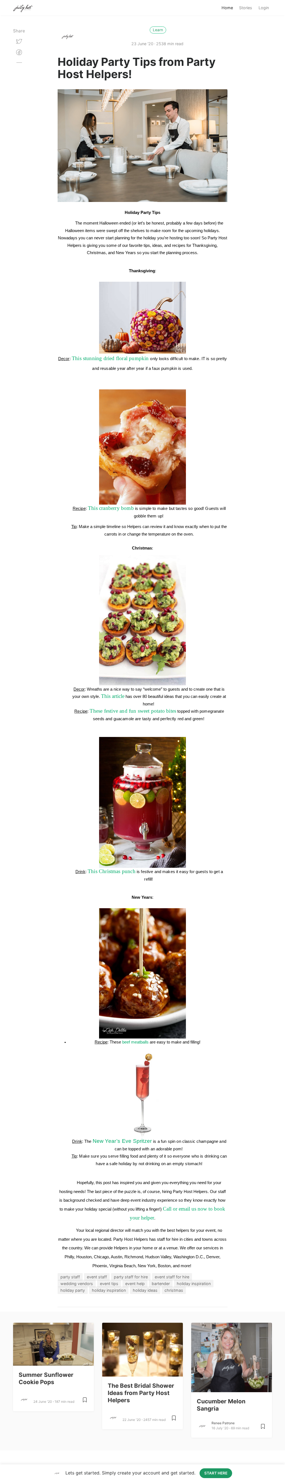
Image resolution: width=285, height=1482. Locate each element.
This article (112, 696)
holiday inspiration (194, 1283)
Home (227, 7)
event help (135, 1283)
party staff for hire (131, 1276)
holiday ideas (145, 1290)
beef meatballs (135, 1042)
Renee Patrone (223, 1423)
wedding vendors (76, 1283)
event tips (109, 1283)
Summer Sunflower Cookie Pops (46, 1378)
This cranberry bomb (111, 508)
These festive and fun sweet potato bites (133, 711)
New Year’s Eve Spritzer (123, 1141)
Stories (245, 7)
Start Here (215, 1473)
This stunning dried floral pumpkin (110, 358)
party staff (70, 1276)
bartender (161, 1283)
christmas (173, 1290)
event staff (97, 1276)
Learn (158, 30)
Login (264, 7)
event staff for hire (172, 1276)
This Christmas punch (112, 871)
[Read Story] (84, 1402)
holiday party (72, 1290)
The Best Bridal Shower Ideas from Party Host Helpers (141, 1393)
